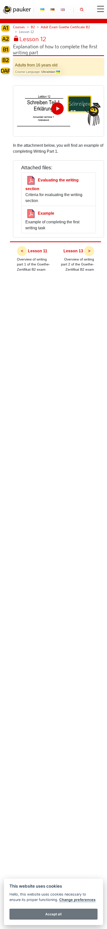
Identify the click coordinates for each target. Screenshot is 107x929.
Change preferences (77, 900)
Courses (19, 27)
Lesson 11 (37, 251)
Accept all (53, 914)
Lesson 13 (73, 251)
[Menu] (100, 9)
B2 (33, 27)
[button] (81, 10)
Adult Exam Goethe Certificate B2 (65, 27)
